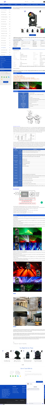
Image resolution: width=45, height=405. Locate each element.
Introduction (24, 388)
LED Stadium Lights (5, 14)
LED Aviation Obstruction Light (5, 28)
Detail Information (16, 48)
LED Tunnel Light (5, 21)
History (23, 389)
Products (9, 4)
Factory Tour (29, 4)
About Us (22, 4)
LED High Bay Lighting (16, 392)
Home (3, 4)
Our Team (23, 392)
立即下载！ (1, 404)
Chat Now (2, 67)
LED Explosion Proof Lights (5, 19)
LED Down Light (5, 38)
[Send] (43, 404)
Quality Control (35, 4)
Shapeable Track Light (5, 33)
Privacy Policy (22, 400)
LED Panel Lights (5, 40)
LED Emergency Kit (5, 52)
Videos (16, 4)
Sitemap (16, 400)
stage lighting (24, 343)
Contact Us (42, 4)
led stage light (15, 343)
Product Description (25, 48)
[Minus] (42, 384)
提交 (3, 404)
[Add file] (27, 404)
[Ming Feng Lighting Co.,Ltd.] (1, 77)
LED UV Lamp (5, 54)
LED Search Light (5, 26)
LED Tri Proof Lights (15, 388)
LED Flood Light (5, 12)
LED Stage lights (5, 47)
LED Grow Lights (5, 45)
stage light (20, 343)
